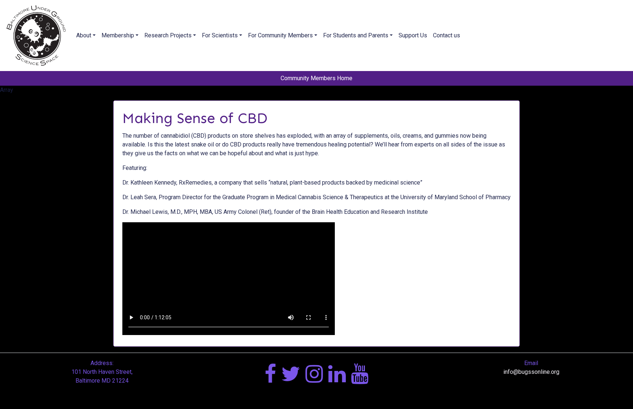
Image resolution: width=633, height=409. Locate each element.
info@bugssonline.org (531, 371)
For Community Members (280, 35)
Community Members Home (316, 78)
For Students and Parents (355, 35)
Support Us (413, 35)
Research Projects (168, 35)
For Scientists (220, 35)
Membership (117, 35)
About (83, 35)
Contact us (446, 35)
